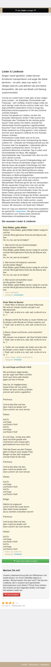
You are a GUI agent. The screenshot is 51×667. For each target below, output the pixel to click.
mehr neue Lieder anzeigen (26, 561)
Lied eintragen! (12, 594)
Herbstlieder (18, 295)
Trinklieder (18, 359)
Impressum (45, 664)
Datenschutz (34, 664)
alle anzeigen (25, 10)
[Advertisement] (25, 43)
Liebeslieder (20, 211)
